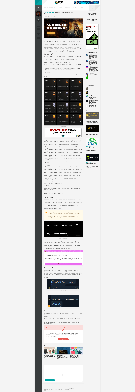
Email (65, 373)
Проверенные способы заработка (56, 7)
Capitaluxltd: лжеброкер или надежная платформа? (93, 88)
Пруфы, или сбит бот (93, 74)
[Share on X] (38, 27)
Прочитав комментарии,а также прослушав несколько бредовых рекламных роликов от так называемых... (94, 69)
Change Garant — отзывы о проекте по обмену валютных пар (49, 356)
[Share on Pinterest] (38, 35)
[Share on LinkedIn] (38, 39)
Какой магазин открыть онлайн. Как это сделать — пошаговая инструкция (75, 356)
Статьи (81, 7)
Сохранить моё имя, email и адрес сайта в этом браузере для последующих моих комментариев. (62, 377)
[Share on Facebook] (38, 30)
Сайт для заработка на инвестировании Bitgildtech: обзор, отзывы (92, 165)
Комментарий (47, 366)
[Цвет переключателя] (38, 2)
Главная (46, 7)
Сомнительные (75, 7)
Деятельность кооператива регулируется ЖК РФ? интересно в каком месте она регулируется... (94, 80)
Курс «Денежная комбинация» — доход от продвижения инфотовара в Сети (62, 357)
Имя (46, 373)
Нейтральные (67, 7)
